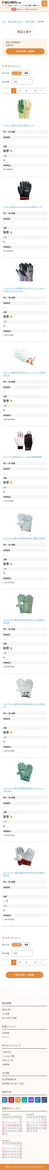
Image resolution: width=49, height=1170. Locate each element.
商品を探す (6, 1010)
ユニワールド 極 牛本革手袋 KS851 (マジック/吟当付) (24, 705)
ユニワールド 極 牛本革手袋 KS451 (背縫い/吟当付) (24, 538)
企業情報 (5, 1064)
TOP (3, 22)
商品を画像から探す (15, 22)
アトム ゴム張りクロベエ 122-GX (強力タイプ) (22, 207)
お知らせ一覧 (7, 1060)
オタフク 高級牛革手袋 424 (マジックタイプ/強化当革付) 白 (24, 373)
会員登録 (5, 1033)
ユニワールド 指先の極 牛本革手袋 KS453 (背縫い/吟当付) (24, 874)
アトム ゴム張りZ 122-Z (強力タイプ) (18, 125)
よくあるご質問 (8, 1056)
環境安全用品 (30, 22)
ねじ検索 (5, 1014)
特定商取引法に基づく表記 (13, 1084)
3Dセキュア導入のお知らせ (25, 9)
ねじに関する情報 (9, 1018)
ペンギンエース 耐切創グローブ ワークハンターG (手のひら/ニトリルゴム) (23, 289)
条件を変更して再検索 (25, 51)
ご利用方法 (6, 1052)
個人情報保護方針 (9, 1079)
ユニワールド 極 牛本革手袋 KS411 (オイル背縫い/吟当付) (24, 621)
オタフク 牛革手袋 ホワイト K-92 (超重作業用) (22, 457)
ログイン (5, 1037)
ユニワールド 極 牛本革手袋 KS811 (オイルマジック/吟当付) (23, 789)
